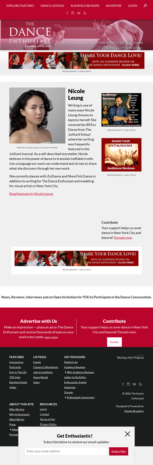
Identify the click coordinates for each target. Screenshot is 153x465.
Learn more (51, 337)
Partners (14, 434)
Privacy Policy (48, 424)
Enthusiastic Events (75, 382)
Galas (36, 382)
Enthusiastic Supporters (81, 397)
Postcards (15, 367)
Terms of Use (47, 419)
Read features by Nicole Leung (31, 194)
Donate (114, 342)
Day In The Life (17, 372)
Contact (44, 414)
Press (12, 424)
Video (12, 387)
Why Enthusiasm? (19, 414)
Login (132, 5)
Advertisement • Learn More (76, 71)
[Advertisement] (121, 201)
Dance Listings (52, 5)
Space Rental (40, 377)
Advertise (113, 5)
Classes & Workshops (45, 367)
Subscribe (118, 451)
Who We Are (16, 409)
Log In (43, 409)
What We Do (16, 419)
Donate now (123, 237)
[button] (144, 5)
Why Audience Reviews (80, 372)
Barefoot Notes (18, 382)
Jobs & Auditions (43, 372)
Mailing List (71, 362)
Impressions (16, 362)
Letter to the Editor (75, 377)
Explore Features (20, 5)
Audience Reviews (85, 5)
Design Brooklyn (134, 411)
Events (37, 362)
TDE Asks (14, 377)
